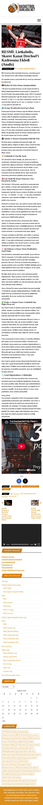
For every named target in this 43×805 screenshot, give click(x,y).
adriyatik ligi (23, 731)
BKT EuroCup (16, 486)
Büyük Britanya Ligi (10, 653)
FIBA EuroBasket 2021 (11, 642)
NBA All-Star (7, 602)
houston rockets (35, 754)
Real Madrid (6, 774)
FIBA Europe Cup (9, 628)
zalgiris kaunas (30, 784)
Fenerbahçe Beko (8, 748)
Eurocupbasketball (8, 562)
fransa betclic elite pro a (27, 751)
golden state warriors (9, 754)
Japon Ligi (6, 667)
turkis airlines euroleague (25, 774)
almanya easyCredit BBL (10, 735)
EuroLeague (7, 588)
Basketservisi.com (8, 557)
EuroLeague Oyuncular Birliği (13, 592)
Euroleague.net (7, 565)
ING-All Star (7, 664)
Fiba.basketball (7, 567)
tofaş (13, 774)
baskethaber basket (26, 69)
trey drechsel (12, 496)
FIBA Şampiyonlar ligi (10, 635)
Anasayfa (5, 581)
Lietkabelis (6, 489)
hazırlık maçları (23, 754)
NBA (3, 596)
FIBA (3, 621)
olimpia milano (7, 771)
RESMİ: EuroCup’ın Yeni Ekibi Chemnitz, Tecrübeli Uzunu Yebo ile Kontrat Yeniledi (7, 514)
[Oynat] (4, 544)
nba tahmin (24, 767)
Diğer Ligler (6, 650)
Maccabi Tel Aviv (8, 767)
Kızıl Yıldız (24, 761)
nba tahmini (34, 767)
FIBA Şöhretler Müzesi (10, 631)
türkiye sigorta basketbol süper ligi (13, 780)
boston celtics (6, 741)
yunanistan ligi (18, 784)
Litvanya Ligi (7, 671)
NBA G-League (8, 610)
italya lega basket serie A (10, 761)
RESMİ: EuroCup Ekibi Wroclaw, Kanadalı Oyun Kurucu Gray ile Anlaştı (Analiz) (36, 513)
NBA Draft (7, 606)
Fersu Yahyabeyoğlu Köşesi (30, 486)
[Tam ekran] (39, 544)
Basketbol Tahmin (22, 738)
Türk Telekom (31, 780)
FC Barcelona (21, 744)
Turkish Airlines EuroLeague (11, 585)
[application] (21, 535)
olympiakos (18, 771)
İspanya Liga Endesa (10, 657)
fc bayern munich (33, 744)
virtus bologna (7, 784)
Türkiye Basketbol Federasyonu (13, 570)
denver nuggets (18, 741)
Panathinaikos (28, 771)
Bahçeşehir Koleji (8, 738)
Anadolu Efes (24, 735)
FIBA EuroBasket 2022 (11, 639)
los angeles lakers (24, 764)
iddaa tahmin (6, 758)
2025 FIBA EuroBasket (9, 731)
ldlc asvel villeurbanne (9, 764)
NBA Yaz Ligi (8, 613)
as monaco (34, 735)
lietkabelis (5, 497)
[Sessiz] (35, 544)
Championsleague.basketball (12, 559)
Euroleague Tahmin (8, 744)
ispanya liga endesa (29, 758)
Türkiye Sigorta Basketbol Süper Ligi (14, 617)
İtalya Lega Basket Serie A (12, 660)
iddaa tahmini (17, 758)
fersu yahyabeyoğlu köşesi (28, 493)
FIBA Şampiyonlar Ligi (9, 751)
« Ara (3, 721)
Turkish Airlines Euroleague (11, 777)
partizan (37, 771)
